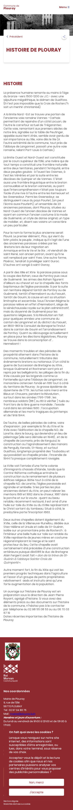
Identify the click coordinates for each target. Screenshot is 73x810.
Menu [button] (63, 7)
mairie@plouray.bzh (22, 714)
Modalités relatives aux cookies (17, 804)
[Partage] (64, 36)
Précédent (16, 36)
